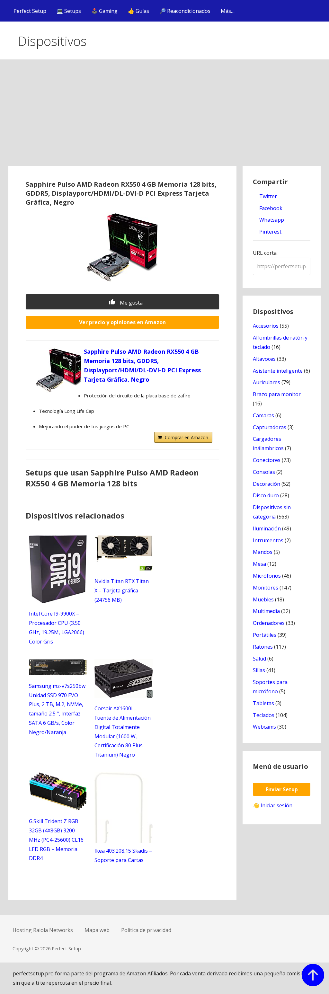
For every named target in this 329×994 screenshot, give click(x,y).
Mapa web (97, 930)
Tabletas (263, 703)
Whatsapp (271, 219)
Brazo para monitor (277, 394)
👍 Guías (138, 10)
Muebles (263, 599)
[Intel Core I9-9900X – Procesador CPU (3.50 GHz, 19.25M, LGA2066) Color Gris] (58, 601)
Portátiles (264, 634)
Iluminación (267, 528)
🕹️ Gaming (104, 10)
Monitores (265, 587)
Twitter (267, 196)
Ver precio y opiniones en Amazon (122, 322)
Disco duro (266, 495)
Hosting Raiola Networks (43, 930)
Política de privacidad (146, 930)
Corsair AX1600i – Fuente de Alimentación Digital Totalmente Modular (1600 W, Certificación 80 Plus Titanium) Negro (122, 731)
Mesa (259, 563)
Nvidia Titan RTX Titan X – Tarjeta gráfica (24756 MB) (121, 590)
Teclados (263, 715)
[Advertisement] (164, 118)
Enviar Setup (282, 789)
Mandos (262, 551)
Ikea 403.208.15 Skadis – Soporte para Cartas (123, 855)
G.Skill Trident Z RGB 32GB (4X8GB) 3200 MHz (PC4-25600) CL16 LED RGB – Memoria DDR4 (56, 840)
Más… (228, 10)
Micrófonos (267, 575)
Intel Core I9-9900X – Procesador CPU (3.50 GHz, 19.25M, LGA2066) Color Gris (56, 627)
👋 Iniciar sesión (272, 805)
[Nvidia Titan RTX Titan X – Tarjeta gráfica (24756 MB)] (123, 568)
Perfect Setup (29, 10)
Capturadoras (269, 427)
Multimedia (266, 611)
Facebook (270, 208)
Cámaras (263, 415)
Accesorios (266, 325)
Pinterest (269, 231)
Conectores (266, 460)
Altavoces (264, 358)
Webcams (264, 726)
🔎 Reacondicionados (184, 10)
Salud (259, 658)
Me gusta (131, 302)
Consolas (264, 471)
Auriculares (266, 382)
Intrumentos (268, 540)
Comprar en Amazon (186, 437)
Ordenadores (269, 622)
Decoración (266, 483)
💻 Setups (69, 10)
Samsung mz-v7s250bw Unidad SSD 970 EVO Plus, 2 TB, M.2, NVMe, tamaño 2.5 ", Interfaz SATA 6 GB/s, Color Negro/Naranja (57, 709)
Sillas (259, 670)
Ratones (263, 646)
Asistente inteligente (278, 370)
